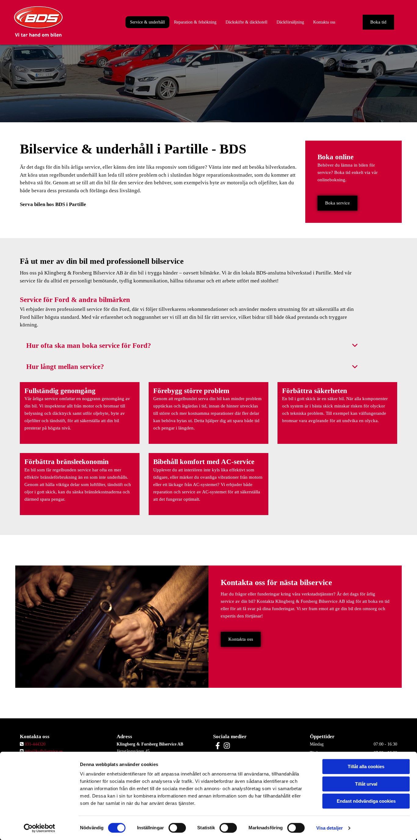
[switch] (177, 828)
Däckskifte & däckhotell (246, 22)
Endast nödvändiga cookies (366, 801)
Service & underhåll (147, 22)
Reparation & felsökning (195, 22)
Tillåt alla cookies (366, 766)
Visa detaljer (329, 828)
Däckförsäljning (290, 22)
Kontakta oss (324, 22)
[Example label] (226, 745)
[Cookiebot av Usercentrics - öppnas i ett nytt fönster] (39, 828)
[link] (355, 345)
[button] (378, 22)
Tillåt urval (366, 784)
